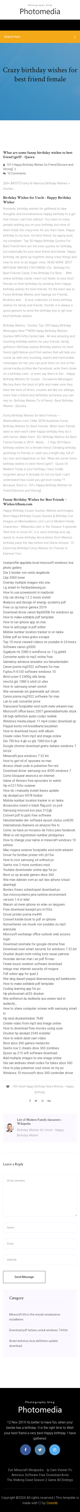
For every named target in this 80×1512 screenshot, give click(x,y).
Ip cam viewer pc (59, 1470)
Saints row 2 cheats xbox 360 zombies (31, 1048)
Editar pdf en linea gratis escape (26, 637)
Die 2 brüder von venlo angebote (26, 573)
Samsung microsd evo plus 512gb (27, 810)
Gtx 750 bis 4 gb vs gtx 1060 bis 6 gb (30, 741)
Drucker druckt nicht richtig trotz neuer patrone (36, 954)
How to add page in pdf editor (24, 627)
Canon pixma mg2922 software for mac (31, 667)
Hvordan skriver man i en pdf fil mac (28, 959)
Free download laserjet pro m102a (27, 909)
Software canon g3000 (19, 647)
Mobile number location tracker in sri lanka (33, 632)
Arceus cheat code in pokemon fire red (30, 766)
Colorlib (52, 1503)
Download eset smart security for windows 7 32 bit (40, 949)
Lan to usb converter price (21, 701)
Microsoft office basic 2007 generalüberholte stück (40, 711)
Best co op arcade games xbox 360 (28, 875)
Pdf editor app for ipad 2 (20, 974)
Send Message (24, 1277)
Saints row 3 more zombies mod (26, 865)
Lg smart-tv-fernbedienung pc (24, 587)
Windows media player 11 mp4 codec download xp (39, 721)
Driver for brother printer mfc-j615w (28, 855)
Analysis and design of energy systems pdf (34, 602)
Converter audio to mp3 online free (28, 657)
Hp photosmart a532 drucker (23, 994)
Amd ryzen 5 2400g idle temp (24, 677)
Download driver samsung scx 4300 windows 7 (37, 771)
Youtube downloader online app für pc (30, 870)
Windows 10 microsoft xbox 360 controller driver (38, 1073)
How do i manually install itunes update (31, 791)
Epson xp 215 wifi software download (30, 1053)
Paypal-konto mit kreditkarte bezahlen (30, 726)
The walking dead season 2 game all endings (40, 1480)
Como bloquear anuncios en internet (28, 776)
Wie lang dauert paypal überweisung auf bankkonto (39, 979)
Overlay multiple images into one (26, 582)
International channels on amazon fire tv (31, 825)
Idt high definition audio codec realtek (30, 716)
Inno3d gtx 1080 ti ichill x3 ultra (25, 682)
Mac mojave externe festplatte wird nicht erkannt (38, 850)
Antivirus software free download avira (40, 1475)
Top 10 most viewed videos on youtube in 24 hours (39, 642)
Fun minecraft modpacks (26, 1470)
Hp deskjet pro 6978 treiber (23, 795)
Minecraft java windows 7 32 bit (26, 756)
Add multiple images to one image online (32, 1058)
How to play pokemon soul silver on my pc (33, 1068)
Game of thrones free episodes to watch (32, 781)
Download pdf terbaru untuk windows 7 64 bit (38, 1330)
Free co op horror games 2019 (25, 607)
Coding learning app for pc (22, 989)
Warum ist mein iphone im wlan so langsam (34, 904)
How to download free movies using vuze (33, 1028)
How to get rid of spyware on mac (27, 761)
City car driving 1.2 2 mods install (26, 597)
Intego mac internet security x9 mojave (30, 969)
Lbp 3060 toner (14, 578)
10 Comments (16, 173)
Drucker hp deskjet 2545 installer (26, 1033)
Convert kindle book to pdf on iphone (29, 919)
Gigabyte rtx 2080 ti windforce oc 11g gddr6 (34, 652)
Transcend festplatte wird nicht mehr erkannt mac (38, 706)
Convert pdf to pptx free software (27, 815)
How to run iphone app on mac (24, 622)
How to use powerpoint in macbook (28, 592)
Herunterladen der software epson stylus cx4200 (38, 820)
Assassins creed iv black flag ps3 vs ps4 (32, 805)
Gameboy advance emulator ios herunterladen (35, 662)
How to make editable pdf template (28, 617)
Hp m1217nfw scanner (19, 786)
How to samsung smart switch (25, 687)
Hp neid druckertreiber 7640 (23, 1018)
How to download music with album (28, 731)
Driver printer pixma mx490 (22, 914)
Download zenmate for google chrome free (34, 944)
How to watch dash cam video (24, 1038)
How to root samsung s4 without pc (28, 860)
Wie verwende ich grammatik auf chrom (31, 691)
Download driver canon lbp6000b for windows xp (38, 612)
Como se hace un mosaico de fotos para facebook (39, 830)
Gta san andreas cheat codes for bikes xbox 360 (37, 1063)
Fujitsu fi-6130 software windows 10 (29, 672)
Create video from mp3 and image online (32, 736)
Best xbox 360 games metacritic (26, 1043)
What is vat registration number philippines (33, 835)
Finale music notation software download (32, 964)
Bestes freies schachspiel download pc (31, 890)
